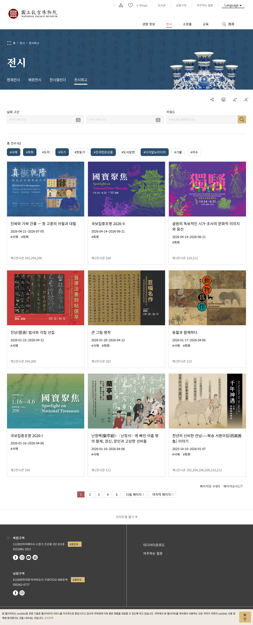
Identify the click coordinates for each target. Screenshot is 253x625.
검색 (242, 119)
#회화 (30, 152)
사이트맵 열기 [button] (125, 517)
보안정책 (48, 618)
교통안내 (73, 544)
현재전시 (13, 79)
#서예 (13, 152)
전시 (22, 43)
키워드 (170, 112)
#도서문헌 (128, 152)
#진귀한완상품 (103, 152)
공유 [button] (212, 100)
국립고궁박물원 (33, 14)
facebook (15, 557)
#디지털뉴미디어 (155, 152)
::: (114, 5)
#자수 (194, 152)
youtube (28, 557)
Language (231, 5)
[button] (223, 100)
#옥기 (62, 152)
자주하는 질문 (153, 553)
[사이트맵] (120, 5)
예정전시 (34, 79)
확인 (245, 617)
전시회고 (34, 43)
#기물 (178, 152)
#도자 (46, 152)
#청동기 (80, 152)
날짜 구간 (13, 112)
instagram (22, 557)
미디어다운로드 (154, 544)
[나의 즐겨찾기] (130, 5)
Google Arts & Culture (35, 557)
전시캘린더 (58, 79)
